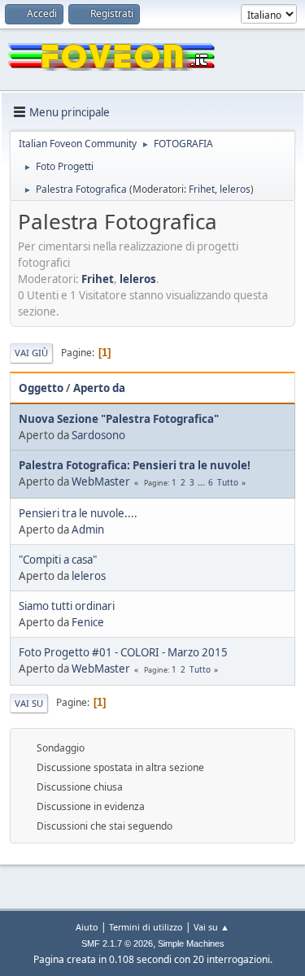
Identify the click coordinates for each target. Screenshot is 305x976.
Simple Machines (191, 943)
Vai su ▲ (211, 927)
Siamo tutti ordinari (67, 606)
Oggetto (41, 388)
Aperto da (99, 388)
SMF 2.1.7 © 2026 (117, 943)
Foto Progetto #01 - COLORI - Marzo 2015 (123, 652)
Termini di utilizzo (146, 927)
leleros (235, 189)
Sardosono (98, 435)
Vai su (29, 703)
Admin (88, 529)
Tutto (227, 482)
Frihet (202, 189)
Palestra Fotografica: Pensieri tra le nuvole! (135, 465)
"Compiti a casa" (58, 559)
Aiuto (87, 927)
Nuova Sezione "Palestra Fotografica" (119, 419)
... (202, 482)
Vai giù (31, 352)
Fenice (88, 622)
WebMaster (101, 481)
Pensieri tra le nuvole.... (78, 513)
